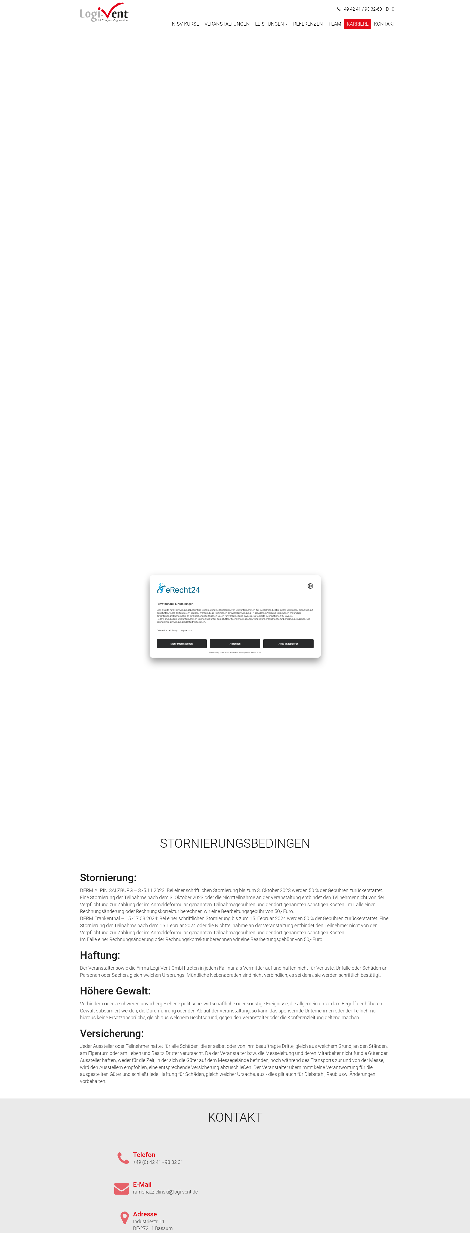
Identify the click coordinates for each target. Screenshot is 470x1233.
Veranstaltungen (227, 24)
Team (334, 24)
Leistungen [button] (270, 24)
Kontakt (384, 24)
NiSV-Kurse (185, 24)
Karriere (358, 24)
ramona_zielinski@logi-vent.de (165, 1192)
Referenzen (308, 24)
